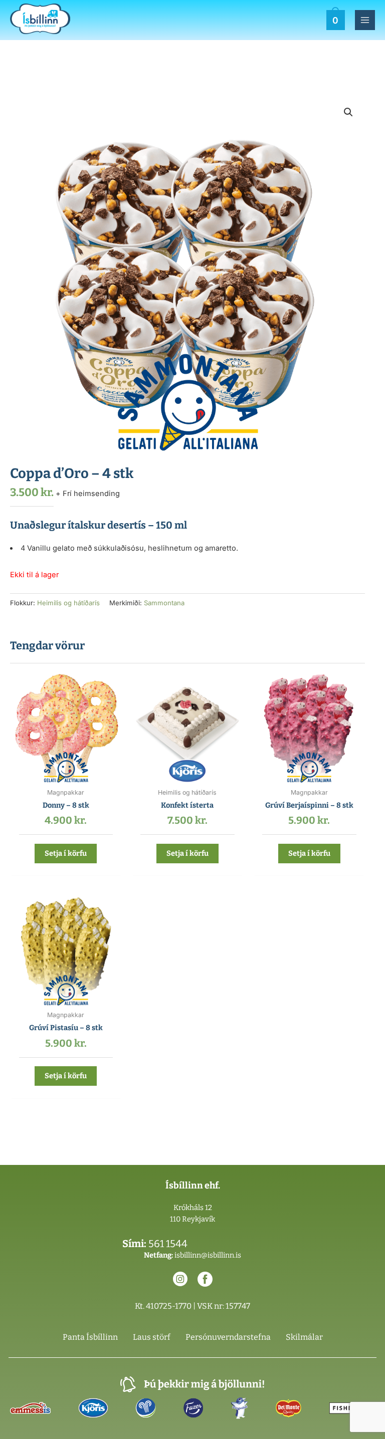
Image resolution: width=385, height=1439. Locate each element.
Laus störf (151, 1337)
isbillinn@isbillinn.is (207, 1255)
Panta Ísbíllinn (90, 1337)
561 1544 (167, 1244)
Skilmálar (304, 1337)
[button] (348, 112)
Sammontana (164, 603)
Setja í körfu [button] (66, 853)
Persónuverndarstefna (228, 1337)
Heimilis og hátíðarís (68, 603)
